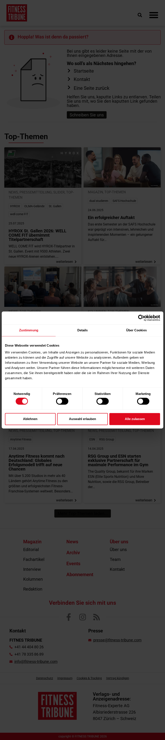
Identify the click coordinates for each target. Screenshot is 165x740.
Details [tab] (82, 330)
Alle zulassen (135, 419)
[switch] (62, 401)
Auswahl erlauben (82, 419)
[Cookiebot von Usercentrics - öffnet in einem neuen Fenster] (141, 318)
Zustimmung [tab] (28, 330)
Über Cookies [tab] (136, 330)
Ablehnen (30, 419)
